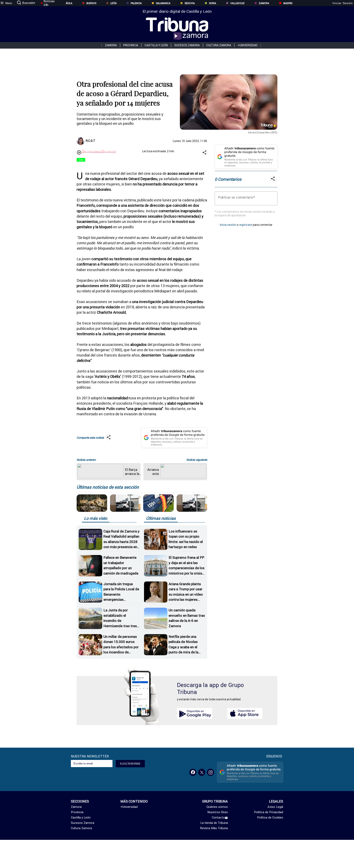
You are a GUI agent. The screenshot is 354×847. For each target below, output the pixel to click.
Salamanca (163, 3)
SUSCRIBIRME (130, 763)
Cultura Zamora (218, 45)
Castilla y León (156, 45)
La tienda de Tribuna (214, 823)
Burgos (91, 3)
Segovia (190, 3)
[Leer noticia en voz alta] (79, 152)
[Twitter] (201, 772)
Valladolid (237, 3)
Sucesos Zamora (187, 45)
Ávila (69, 3)
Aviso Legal (275, 807)
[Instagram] (210, 772)
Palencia (136, 3)
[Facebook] (192, 772)
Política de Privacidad (268, 812)
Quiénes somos (217, 807)
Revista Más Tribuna (214, 828)
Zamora (264, 3)
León (113, 3)
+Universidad (248, 45)
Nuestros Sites (217, 812)
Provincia (130, 45)
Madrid (288, 3)
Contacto (218, 817)
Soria (212, 3)
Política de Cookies (270, 817)
